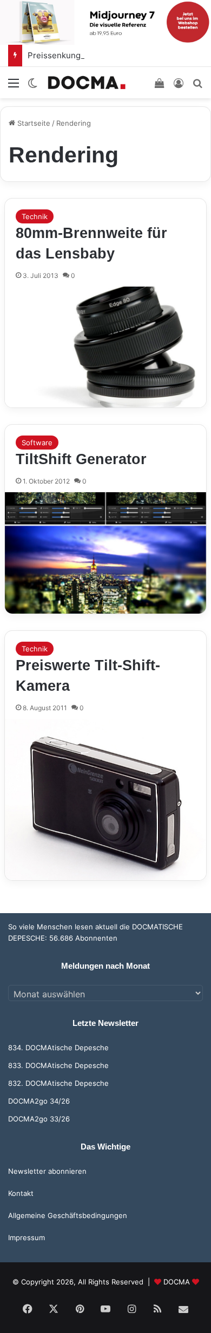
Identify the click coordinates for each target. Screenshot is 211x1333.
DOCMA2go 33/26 (39, 1118)
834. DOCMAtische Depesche (58, 1047)
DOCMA (176, 1281)
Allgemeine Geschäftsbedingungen (67, 1215)
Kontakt (21, 1193)
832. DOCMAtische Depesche (58, 1083)
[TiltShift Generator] (105, 553)
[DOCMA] (86, 82)
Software (37, 442)
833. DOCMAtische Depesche (58, 1065)
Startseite (32, 123)
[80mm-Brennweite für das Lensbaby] (105, 347)
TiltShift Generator (81, 459)
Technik (35, 216)
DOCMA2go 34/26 (39, 1101)
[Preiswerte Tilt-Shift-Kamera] (105, 800)
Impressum (26, 1237)
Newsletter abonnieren (47, 1171)
